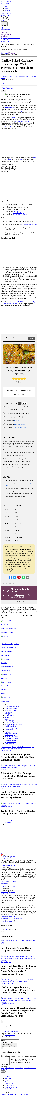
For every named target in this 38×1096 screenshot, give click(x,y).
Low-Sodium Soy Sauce (7, 632)
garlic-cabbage (9, 721)
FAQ (6, 1080)
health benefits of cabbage (23, 121)
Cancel (14, 1046)
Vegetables (4, 76)
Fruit (2, 944)
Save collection (6, 1046)
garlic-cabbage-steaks (11, 722)
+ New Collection (6, 1044)
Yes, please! (4, 53)
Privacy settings (23, 1094)
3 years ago (12, 857)
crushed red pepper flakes (29, 224)
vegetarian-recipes (10, 742)
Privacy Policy (9, 1085)
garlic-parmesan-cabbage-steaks (14, 724)
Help (6, 1082)
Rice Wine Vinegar (6, 624)
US (19, 403)
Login (2, 13)
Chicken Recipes (6, 750)
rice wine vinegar (18, 213)
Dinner (34, 76)
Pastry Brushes (5, 686)
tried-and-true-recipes (11, 738)
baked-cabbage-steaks (11, 708)
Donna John (4, 883)
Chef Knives (4, 663)
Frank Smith (4, 893)
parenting (7, 10)
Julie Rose (4, 853)
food (6, 7)
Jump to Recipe (5, 83)
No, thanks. (12, 53)
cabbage (20, 111)
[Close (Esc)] (1, 931)
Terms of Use (9, 1083)
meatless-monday (10, 729)
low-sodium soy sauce (20, 214)
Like (2, 857)
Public (5, 1042)
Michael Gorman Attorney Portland (12, 918)
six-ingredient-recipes (11, 736)
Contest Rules (9, 1089)
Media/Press (8, 1078)
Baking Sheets (4, 678)
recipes (7, 731)
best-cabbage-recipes (11, 710)
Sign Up (8, 13)
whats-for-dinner (10, 743)
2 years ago (11, 921)
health (6, 8)
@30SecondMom (18, 595)
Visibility (3, 1040)
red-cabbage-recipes (11, 733)
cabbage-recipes (10, 715)
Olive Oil (3, 640)
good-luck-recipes (10, 726)
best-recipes (8, 712)
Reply (6, 857)
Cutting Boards (5, 655)
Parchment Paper (5, 670)
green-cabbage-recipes (11, 728)
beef (21, 159)
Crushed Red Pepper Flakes (8, 647)
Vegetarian (11, 76)
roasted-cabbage (10, 735)
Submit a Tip (5, 15)
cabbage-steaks (9, 717)
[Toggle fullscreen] (3, 931)
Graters (3, 693)
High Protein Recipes (7, 983)
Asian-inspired (8, 126)
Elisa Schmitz (5, 858)
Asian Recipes (26, 76)
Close (14, 1044)
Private (12, 1042)
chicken (9, 159)
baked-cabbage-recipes (12, 707)
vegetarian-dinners (10, 740)
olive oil (15, 211)
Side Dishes (18, 76)
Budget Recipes (6, 962)
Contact (7, 1076)
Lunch (3, 78)
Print (31, 338)
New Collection (10, 1035)
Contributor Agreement (12, 1087)
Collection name (6, 1036)
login (7, 3)
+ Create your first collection (9, 1031)
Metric (24, 403)
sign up (3, 3)
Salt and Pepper (5, 701)
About (7, 1075)
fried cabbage (9, 107)
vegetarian (13, 118)
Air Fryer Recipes (6, 807)
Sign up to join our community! (10, 38)
